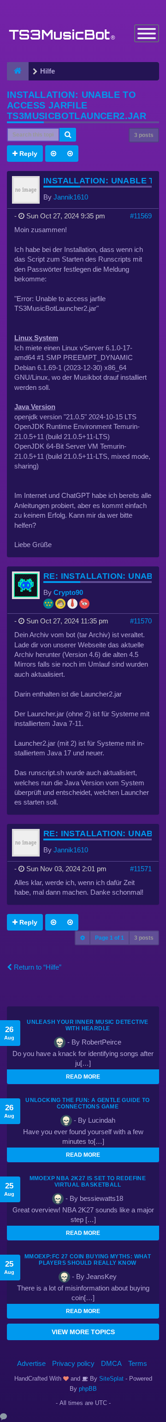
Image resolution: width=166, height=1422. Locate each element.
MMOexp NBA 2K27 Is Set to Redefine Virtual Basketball (88, 1181)
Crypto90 (68, 592)
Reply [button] (27, 153)
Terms (137, 1363)
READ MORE (83, 1077)
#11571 (141, 869)
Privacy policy (73, 1363)
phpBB (88, 1388)
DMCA (111, 1363)
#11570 (141, 621)
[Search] (67, 135)
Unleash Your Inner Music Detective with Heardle (87, 1025)
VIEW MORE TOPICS (83, 1332)
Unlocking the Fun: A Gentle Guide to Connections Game (87, 1103)
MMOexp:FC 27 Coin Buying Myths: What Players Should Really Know (87, 1259)
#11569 (141, 216)
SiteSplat (110, 1378)
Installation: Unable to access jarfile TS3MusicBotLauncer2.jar (76, 105)
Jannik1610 (70, 197)
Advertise (31, 1363)
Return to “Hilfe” (36, 967)
